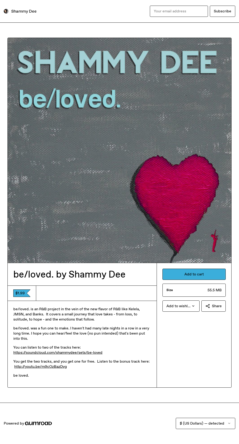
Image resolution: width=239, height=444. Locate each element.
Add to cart (194, 274)
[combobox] (181, 306)
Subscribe (222, 11)
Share (217, 306)
